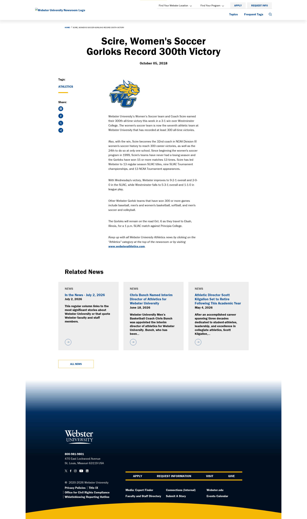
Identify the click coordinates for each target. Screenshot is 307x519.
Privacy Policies (75, 488)
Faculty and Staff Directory (143, 496)
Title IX (93, 488)
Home (67, 27)
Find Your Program (210, 5)
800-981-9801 (74, 454)
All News (76, 364)
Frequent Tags (253, 14)
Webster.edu (215, 490)
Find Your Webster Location (173, 5)
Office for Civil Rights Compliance (87, 492)
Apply (238, 5)
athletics (65, 86)
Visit (209, 476)
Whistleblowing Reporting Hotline (87, 497)
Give (231, 476)
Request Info (259, 5)
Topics (233, 14)
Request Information (174, 476)
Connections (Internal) (181, 490)
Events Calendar (217, 496)
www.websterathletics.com (126, 246)
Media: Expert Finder (139, 490)
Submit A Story (176, 496)
